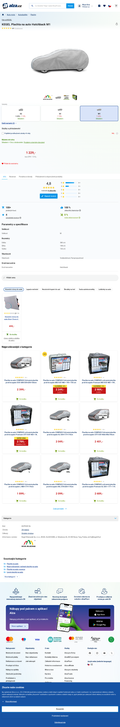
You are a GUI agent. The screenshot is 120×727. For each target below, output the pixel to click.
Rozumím (60, 709)
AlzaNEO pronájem (71, 657)
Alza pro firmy (69, 653)
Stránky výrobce (28, 533)
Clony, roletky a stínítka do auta (11, 339)
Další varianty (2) (8, 123)
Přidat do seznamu (11, 164)
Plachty (33, 15)
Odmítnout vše (60, 722)
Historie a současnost (53, 665)
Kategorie (7, 518)
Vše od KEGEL (7, 20)
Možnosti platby (12, 657)
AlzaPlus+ (68, 661)
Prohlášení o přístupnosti (11, 679)
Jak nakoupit (30, 661)
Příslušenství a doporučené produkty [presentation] (49, 177)
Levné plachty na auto (15, 572)
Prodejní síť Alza (12, 665)
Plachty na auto (12, 564)
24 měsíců (25, 530)
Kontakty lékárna (51, 657)
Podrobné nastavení (60, 716)
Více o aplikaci (17, 626)
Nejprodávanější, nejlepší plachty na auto (22, 567)
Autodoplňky (23, 15)
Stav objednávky (31, 653)
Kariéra (48, 674)
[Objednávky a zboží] (99, 5)
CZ (92, 664)
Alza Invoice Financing (69, 679)
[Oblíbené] (104, 5)
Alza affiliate (69, 665)
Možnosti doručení (13, 653)
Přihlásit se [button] (86, 7)
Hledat (70, 6)
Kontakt (48, 653)
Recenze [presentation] (12, 177)
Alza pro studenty (71, 670)
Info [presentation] (4, 177)
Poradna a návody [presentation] (25, 177)
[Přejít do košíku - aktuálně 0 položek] (116, 5)
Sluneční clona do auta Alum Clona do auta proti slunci (11, 318)
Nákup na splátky (12, 670)
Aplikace (48, 682)
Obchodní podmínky (13, 674)
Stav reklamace (31, 657)
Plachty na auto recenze (16, 569)
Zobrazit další (58, 509)
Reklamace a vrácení (14, 661)
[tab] (5, 176)
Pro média (49, 678)
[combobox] (47, 5)
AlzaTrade (68, 674)
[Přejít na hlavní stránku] (12, 6)
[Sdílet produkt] (116, 23)
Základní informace (52, 661)
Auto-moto (11, 15)
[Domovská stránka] (3, 14)
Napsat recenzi (50, 196)
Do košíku (22, 399)
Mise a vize (49, 670)
